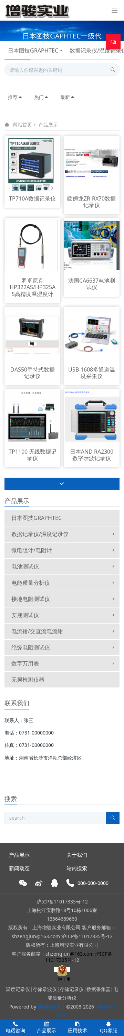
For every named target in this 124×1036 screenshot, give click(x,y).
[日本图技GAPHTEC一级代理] (62, 31)
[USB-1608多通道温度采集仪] (92, 334)
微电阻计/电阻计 (31, 550)
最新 (65, 97)
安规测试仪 (25, 615)
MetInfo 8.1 (51, 1006)
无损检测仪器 (27, 679)
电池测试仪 (25, 566)
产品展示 (48, 124)
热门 (39, 97)
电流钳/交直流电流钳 (37, 631)
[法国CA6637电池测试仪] (92, 245)
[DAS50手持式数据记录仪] (32, 334)
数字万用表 (25, 663)
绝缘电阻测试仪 (30, 647)
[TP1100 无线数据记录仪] (32, 416)
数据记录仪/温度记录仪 (40, 534)
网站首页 (22, 124)
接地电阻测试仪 (30, 599)
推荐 (13, 97)
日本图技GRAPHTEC (33, 50)
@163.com (82, 953)
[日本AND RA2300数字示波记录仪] (92, 416)
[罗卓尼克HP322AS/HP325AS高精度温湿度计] (32, 245)
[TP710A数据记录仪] (32, 163)
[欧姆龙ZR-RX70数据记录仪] (92, 163)
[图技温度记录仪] (37, 10)
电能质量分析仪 (30, 583)
